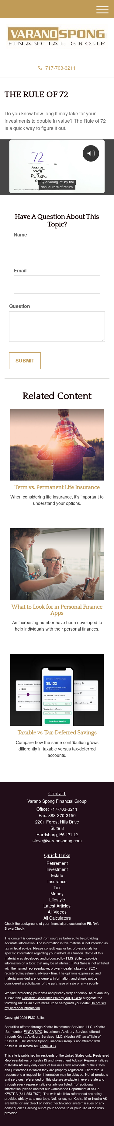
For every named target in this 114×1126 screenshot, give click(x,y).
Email (20, 270)
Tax (57, 887)
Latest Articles (57, 906)
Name (20, 234)
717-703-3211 (60, 67)
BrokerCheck (14, 928)
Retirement (57, 863)
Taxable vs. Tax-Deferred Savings (57, 733)
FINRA (29, 1031)
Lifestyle (57, 900)
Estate (57, 875)
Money (57, 893)
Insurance (57, 881)
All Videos (57, 912)
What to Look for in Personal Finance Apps (57, 610)
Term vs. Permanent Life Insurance (57, 487)
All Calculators (57, 918)
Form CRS (48, 1045)
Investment (57, 869)
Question (19, 306)
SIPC (38, 1031)
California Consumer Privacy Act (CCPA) (52, 997)
